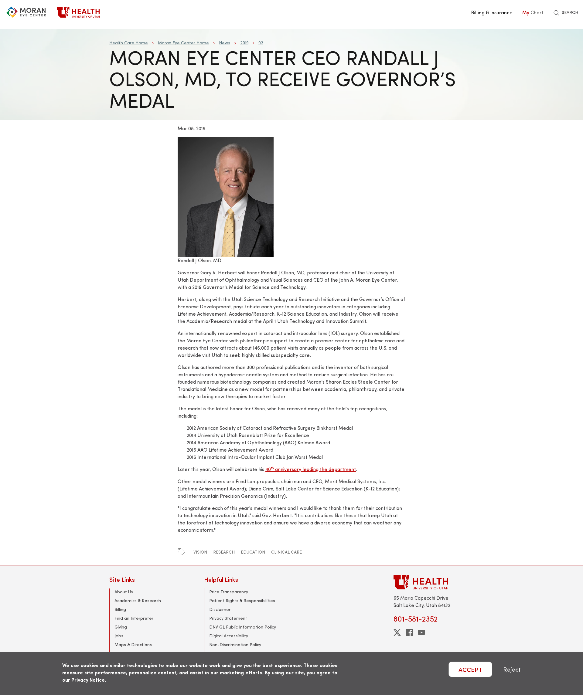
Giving (120, 627)
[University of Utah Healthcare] (434, 582)
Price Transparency (228, 592)
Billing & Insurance (492, 12)
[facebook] (409, 632)
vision (200, 552)
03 (260, 43)
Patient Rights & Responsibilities (242, 600)
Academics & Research (137, 600)
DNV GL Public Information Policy (242, 627)
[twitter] (397, 632)
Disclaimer (219, 609)
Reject (512, 669)
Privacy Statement (228, 618)
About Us (123, 592)
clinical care (286, 552)
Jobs (118, 636)
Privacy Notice (88, 679)
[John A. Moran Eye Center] (26, 12)
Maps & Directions (133, 644)
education (253, 552)
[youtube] (421, 632)
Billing (120, 609)
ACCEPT (470, 669)
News (224, 43)
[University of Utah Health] (78, 12)
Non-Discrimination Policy (235, 644)
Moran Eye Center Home (183, 43)
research (224, 552)
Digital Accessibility (228, 636)
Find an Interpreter (133, 618)
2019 (244, 43)
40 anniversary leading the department (310, 469)
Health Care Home (128, 43)
